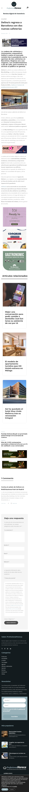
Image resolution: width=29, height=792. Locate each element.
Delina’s (4, 186)
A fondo (4, 660)
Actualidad (3, 19)
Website (6, 561)
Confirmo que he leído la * (14, 710)
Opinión (4, 668)
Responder (15, 503)
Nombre (6, 545)
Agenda (3, 664)
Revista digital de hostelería (14, 14)
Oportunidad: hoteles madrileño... (15, 732)
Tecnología (4, 662)
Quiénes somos (8, 773)
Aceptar (5, 789)
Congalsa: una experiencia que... (16, 743)
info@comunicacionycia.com (17, 605)
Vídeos (3, 674)
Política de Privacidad (13, 608)
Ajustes (12, 789)
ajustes (15, 786)
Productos (4, 656)
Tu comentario (8, 530)
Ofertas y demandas (7, 666)
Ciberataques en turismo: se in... (17, 754)
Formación (4, 672)
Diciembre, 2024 (4, 33)
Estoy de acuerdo (10, 578)
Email (6, 553)
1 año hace (3, 503)
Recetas (4, 670)
